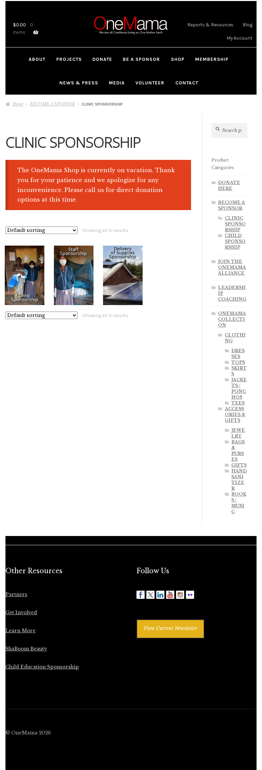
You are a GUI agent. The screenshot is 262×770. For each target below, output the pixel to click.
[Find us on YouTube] (170, 595)
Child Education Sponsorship (42, 667)
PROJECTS (69, 59)
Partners (16, 594)
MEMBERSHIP (212, 59)
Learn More (20, 631)
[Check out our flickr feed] (190, 595)
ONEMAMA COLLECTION (232, 319)
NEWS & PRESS (78, 82)
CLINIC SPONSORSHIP (235, 224)
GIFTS (239, 465)
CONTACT (186, 82)
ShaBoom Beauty (26, 649)
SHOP (178, 59)
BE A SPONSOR (141, 59)
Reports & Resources (210, 24)
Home (17, 104)
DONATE (102, 59)
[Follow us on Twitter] (150, 595)
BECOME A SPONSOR (52, 104)
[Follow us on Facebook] (140, 595)
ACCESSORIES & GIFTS (235, 414)
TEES (238, 402)
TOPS (238, 362)
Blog (247, 24)
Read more (24, 275)
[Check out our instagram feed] (180, 595)
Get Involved (21, 613)
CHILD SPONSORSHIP (235, 241)
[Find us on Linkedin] (160, 595)
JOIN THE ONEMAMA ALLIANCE (232, 267)
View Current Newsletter (170, 628)
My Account (239, 38)
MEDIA (117, 82)
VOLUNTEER (149, 82)
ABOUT (37, 59)
